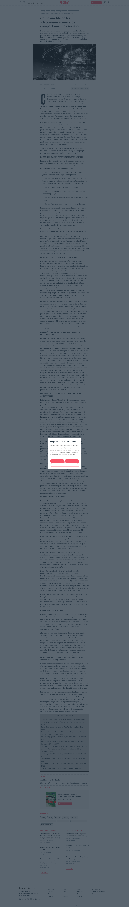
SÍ (71, 461)
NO (57, 461)
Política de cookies (55, 456)
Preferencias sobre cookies (64, 465)
